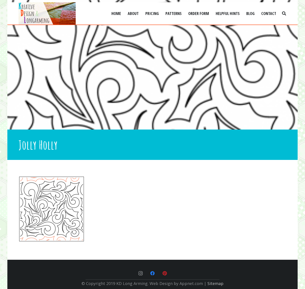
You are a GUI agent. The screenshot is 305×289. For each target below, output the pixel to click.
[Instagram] (140, 273)
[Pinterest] (164, 273)
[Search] (284, 13)
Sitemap (215, 283)
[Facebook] (152, 273)
